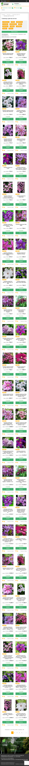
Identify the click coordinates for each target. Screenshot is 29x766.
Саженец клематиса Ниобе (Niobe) (21, 367)
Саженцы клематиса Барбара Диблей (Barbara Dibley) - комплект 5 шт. (21, 686)
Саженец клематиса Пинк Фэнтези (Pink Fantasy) (7, 54)
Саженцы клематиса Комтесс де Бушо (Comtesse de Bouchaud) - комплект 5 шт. (8, 657)
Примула (5, 28)
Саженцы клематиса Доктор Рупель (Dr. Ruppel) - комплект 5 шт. (8, 480)
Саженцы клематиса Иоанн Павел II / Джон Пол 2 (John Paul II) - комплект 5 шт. (21, 599)
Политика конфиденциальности (7, 762)
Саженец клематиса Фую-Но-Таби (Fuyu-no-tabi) (8, 282)
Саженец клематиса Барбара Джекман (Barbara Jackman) (8, 140)
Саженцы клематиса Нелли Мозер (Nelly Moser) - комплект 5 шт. (8, 423)
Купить (8, 90)
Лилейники (19, 26)
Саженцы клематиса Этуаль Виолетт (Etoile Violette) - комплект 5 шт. (8, 511)
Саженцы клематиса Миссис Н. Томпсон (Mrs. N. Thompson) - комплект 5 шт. (21, 657)
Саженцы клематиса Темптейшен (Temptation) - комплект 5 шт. (21, 481)
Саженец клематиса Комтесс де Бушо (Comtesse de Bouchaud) (8, 197)
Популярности (5, 35)
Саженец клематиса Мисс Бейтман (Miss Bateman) (7, 111)
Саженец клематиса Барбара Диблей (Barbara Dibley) (7, 254)
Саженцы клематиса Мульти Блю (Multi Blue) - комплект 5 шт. (8, 686)
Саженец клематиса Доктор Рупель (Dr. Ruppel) (8, 310)
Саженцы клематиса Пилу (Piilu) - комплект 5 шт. (7, 569)
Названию (20, 34)
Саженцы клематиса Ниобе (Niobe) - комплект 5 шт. (21, 539)
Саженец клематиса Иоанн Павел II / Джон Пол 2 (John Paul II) (8, 83)
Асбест (8, 1)
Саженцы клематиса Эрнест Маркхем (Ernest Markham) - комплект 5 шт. (21, 570)
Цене (24, 34)
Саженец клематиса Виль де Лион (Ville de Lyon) (7, 367)
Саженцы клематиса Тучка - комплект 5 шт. (21, 452)
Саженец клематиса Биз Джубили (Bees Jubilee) (8, 395)
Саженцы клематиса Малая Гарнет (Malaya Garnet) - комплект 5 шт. (8, 628)
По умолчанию (14, 34)
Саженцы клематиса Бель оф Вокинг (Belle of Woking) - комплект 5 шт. (7, 452)
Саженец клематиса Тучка (8, 168)
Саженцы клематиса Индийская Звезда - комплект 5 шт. (21, 54)
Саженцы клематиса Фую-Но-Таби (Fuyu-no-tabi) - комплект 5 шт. (21, 714)
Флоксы (11, 28)
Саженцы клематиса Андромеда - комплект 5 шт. (8, 714)
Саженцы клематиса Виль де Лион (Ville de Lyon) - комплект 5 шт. (21, 628)
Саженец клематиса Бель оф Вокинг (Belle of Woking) (7, 339)
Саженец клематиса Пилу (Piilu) (21, 225)
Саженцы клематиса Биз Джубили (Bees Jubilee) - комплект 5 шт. (8, 598)
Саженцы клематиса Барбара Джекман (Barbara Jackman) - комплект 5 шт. (21, 511)
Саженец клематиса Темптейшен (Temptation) (21, 310)
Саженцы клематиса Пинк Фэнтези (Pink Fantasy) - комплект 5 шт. (21, 423)
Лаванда (12, 26)
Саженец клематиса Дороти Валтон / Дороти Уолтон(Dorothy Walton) (21, 168)
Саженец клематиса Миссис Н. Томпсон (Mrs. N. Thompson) (21, 339)
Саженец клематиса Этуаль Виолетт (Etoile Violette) (8, 225)
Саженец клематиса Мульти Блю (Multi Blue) (21, 282)
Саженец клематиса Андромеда (21, 196)
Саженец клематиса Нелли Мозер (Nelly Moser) (21, 140)
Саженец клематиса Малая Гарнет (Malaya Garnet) (21, 111)
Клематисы (5, 26)
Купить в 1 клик (10, 93)
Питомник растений (5, 758)
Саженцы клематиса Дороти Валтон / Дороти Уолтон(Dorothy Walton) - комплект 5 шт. (7, 540)
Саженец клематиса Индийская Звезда (21, 253)
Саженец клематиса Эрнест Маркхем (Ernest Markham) (21, 83)
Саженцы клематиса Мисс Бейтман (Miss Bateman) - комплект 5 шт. (21, 395)
